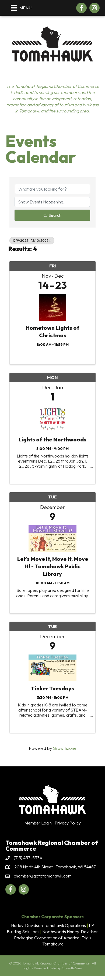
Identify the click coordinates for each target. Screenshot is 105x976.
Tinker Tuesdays (52, 688)
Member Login (38, 823)
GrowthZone (64, 748)
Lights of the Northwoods (52, 439)
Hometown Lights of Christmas (52, 331)
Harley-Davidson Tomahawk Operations (48, 925)
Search (54, 215)
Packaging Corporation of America (46, 937)
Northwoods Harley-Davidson (70, 931)
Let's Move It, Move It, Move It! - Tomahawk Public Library (52, 566)
